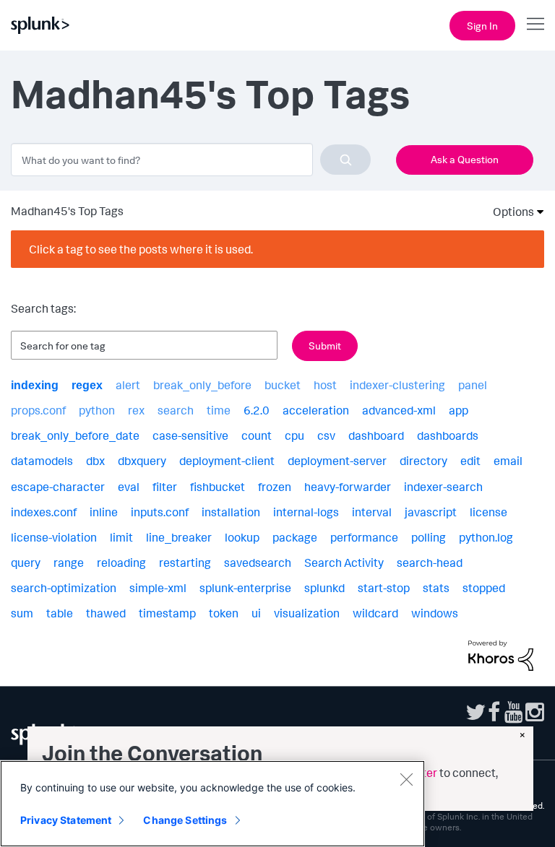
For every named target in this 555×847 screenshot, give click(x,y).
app (458, 410)
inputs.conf (160, 512)
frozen (274, 486)
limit (121, 537)
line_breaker (179, 537)
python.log (486, 537)
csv (326, 435)
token (223, 613)
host (325, 385)
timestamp (167, 613)
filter (164, 486)
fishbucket (217, 486)
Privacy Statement (65, 820)
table (59, 613)
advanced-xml (399, 410)
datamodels (42, 460)
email (508, 460)
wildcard (375, 613)
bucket (282, 385)
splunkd (324, 588)
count (256, 435)
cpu (294, 435)
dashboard (376, 435)
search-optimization (63, 588)
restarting (185, 562)
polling (428, 537)
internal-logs (306, 512)
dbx (95, 460)
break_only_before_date (75, 435)
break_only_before (202, 385)
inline (104, 512)
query (25, 562)
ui (256, 613)
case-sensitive (190, 435)
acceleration (316, 410)
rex (136, 410)
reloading (121, 562)
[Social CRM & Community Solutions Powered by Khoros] (500, 654)
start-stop (384, 588)
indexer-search (443, 486)
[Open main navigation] (535, 23)
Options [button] (509, 211)
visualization (307, 613)
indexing (35, 385)
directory (423, 460)
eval (128, 486)
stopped (483, 588)
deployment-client (227, 460)
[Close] (406, 779)
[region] (212, 803)
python (97, 410)
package (294, 537)
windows (434, 613)
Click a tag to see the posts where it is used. (141, 249)
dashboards (447, 435)
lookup (242, 537)
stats (436, 588)
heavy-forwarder (347, 486)
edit (470, 460)
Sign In (482, 25)
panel (472, 385)
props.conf (38, 410)
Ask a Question (465, 159)
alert (128, 385)
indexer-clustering (397, 385)
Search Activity (344, 562)
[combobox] (191, 159)
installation (231, 512)
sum (22, 613)
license (488, 512)
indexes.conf (44, 512)
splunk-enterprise (245, 588)
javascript (431, 512)
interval (372, 512)
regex (87, 385)
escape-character (58, 486)
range (68, 562)
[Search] (345, 159)
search (176, 410)
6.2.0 (257, 410)
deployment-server (337, 460)
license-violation (54, 537)
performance (364, 537)
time (219, 410)
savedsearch (257, 562)
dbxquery (142, 460)
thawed (106, 613)
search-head (429, 562)
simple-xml (157, 588)
